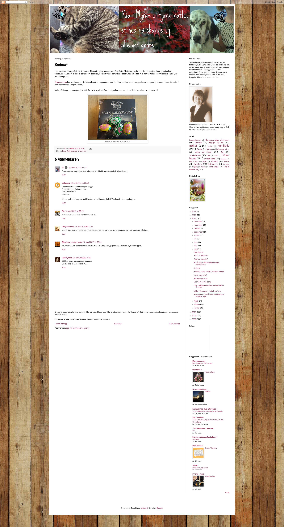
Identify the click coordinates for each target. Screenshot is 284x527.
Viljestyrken (67, 258)
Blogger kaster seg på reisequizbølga (209, 272)
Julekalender (195, 155)
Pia (63, 211)
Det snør (195, 439)
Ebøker (210, 146)
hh (63, 168)
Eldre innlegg (174, 324)
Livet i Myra (209, 158)
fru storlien (197, 370)
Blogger (160, 508)
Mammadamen (198, 361)
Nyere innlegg (61, 324)
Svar (64, 175)
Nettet (226, 161)
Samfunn (198, 164)
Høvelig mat (198, 252)
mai (195, 246)
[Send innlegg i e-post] (90, 148)
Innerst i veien (198, 474)
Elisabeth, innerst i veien (72, 242)
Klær (208, 155)
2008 (194, 319)
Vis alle (227, 492)
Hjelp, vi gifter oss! (201, 256)
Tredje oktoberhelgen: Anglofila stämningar (207, 411)
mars (196, 301)
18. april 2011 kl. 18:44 (77, 168)
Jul (222, 152)
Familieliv (223, 145)
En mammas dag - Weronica (204, 409)
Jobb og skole (72, 151)
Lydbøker (224, 159)
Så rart (195, 465)
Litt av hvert (82, 151)
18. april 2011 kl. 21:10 (80, 183)
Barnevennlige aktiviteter (217, 140)
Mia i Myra (194, 161)
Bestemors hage (199, 389)
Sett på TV (213, 164)
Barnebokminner (195, 140)
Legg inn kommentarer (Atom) (77, 328)
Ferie (64, 151)
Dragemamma (61, 82)
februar (197, 304)
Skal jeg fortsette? (201, 259)
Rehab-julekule (210, 476)
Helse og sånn (222, 149)
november (198, 225)
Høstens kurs (210, 372)
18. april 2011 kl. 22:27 (74, 211)
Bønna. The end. (211, 448)
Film (209, 149)
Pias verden (197, 446)
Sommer (226, 164)
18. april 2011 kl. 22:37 (84, 227)
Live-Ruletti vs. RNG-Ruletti (202, 363)
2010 (194, 312)
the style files (198, 417)
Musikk (214, 161)
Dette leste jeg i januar (200, 467)
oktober (197, 228)
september (198, 232)
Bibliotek (198, 143)
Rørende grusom (200, 278)
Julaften (207, 391)
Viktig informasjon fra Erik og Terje (207, 291)
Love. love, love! (200, 275)
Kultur (216, 155)
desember (198, 221)
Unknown (66, 183)
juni (195, 242)
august (197, 235)
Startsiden (118, 324)
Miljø (204, 161)
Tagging (195, 167)
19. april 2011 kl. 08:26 (92, 242)
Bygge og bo (216, 142)
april (196, 249)
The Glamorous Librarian (202, 428)
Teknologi (213, 166)
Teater (203, 167)
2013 (194, 212)
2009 (194, 316)
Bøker (193, 145)
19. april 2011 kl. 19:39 (82, 258)
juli (195, 239)
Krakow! (197, 268)
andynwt (144, 508)
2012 (194, 215)
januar (197, 308)
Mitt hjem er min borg (202, 282)
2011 (194, 218)
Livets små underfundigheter (204, 437)
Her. (193, 431)
